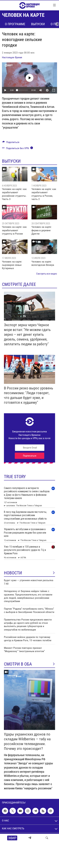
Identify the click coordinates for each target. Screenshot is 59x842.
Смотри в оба (18, 664)
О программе (15, 24)
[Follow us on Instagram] (28, 811)
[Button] (10, 143)
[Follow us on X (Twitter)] (13, 811)
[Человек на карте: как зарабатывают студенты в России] (15, 212)
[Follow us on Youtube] (20, 811)
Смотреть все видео (46, 273)
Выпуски (38, 24)
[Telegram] (30, 838)
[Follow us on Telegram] (35, 811)
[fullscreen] (53, 90)
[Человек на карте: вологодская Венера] (44, 246)
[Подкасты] (51, 811)
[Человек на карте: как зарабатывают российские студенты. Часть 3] (15, 174)
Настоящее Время (12, 57)
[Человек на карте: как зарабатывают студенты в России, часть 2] (44, 174)
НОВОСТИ (13, 573)
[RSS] (43, 811)
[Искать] (47, 838)
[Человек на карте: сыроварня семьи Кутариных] (15, 246)
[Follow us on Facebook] (5, 811)
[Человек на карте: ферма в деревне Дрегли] (44, 212)
